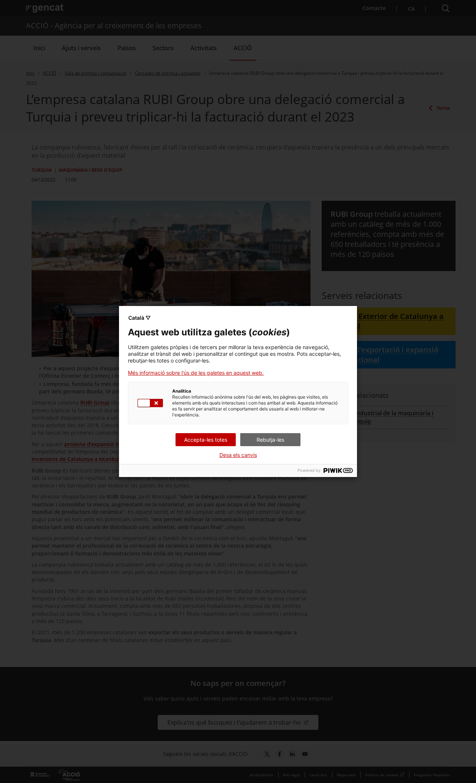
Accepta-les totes (205, 439)
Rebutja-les (270, 439)
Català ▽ (139, 318)
